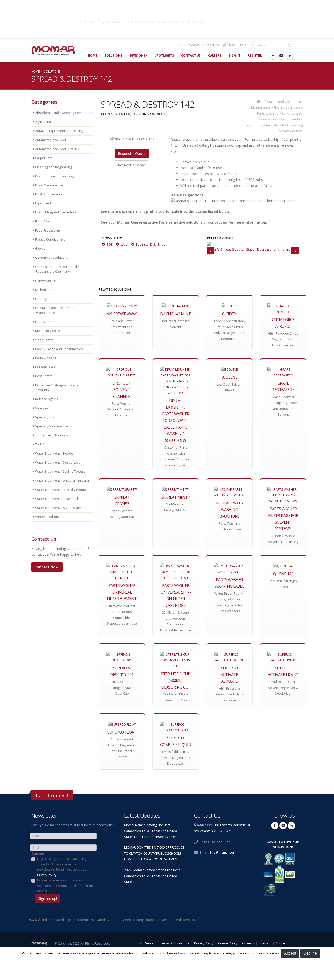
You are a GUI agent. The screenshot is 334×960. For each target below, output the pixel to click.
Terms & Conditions (174, 943)
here (181, 953)
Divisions (137, 55)
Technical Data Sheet (151, 244)
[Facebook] (273, 55)
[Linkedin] (290, 55)
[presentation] (210, 250)
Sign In (234, 55)
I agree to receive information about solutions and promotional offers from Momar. (65, 885)
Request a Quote (131, 153)
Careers (214, 55)
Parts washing (292, 125)
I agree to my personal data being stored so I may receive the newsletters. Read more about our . (62, 867)
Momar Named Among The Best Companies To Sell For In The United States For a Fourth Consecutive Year (151, 831)
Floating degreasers (288, 107)
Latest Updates (142, 815)
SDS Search (191, 45)
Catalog (245, 20)
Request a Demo (131, 165)
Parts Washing (267, 113)
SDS (110, 244)
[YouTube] (281, 55)
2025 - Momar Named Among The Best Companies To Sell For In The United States (152, 876)
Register (255, 55)
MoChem (296, 131)
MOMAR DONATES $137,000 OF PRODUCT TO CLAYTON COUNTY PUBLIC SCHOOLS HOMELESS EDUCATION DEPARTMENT (154, 853)
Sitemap (265, 943)
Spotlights (164, 55)
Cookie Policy (227, 943)
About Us (212, 45)
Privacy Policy (46, 875)
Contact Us (190, 55)
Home (92, 55)
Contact (281, 943)
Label (124, 244)
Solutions (113, 55)
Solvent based (292, 113)
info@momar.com (223, 852)
